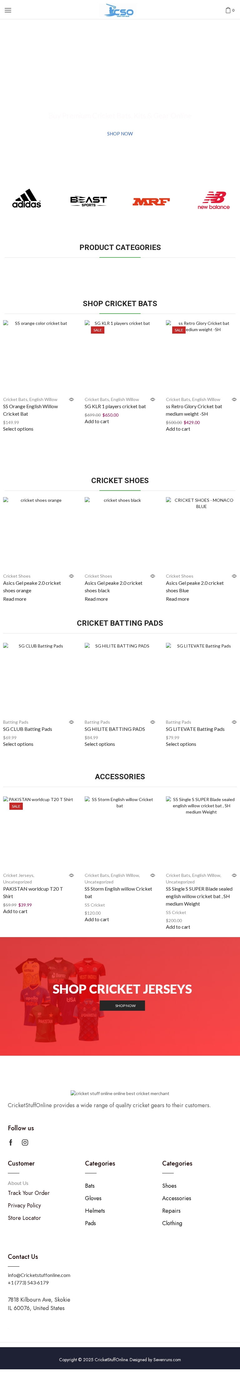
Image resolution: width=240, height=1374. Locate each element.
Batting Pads (15, 722)
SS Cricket (95, 904)
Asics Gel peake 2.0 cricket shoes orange (32, 586)
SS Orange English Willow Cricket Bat (30, 410)
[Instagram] (25, 1142)
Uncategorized (17, 881)
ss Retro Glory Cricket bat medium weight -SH (194, 410)
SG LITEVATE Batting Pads (195, 729)
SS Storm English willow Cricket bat (118, 892)
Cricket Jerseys (18, 875)
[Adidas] (26, 201)
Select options (18, 429)
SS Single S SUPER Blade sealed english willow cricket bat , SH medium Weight (199, 896)
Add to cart (97, 421)
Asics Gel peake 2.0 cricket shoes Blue (195, 586)
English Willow (43, 399)
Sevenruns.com (167, 1360)
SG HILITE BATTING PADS (115, 729)
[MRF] (151, 201)
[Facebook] (11, 1142)
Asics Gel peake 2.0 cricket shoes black (113, 586)
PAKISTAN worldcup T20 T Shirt (33, 892)
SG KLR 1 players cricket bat (115, 406)
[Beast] (89, 201)
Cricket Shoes (17, 576)
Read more (14, 599)
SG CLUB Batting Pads (27, 729)
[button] (8, 10)
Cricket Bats (15, 399)
